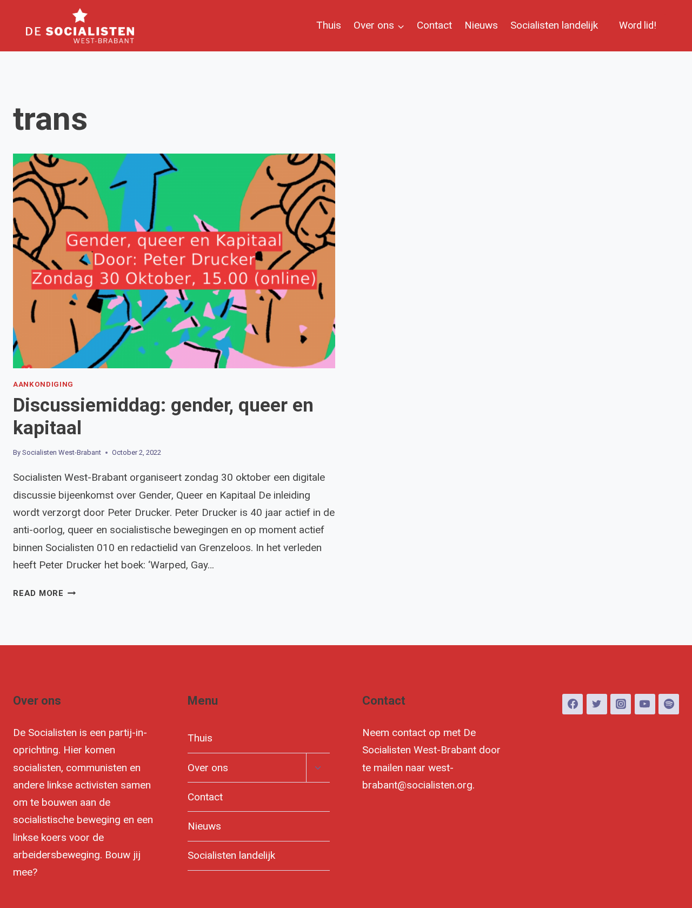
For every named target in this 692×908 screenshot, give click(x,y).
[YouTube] (645, 704)
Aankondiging (43, 384)
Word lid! (637, 25)
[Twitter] (597, 704)
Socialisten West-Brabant (61, 452)
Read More (44, 593)
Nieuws (481, 25)
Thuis (328, 25)
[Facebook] (572, 704)
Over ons (208, 767)
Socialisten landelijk (554, 25)
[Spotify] (668, 704)
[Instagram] (620, 704)
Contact (434, 25)
